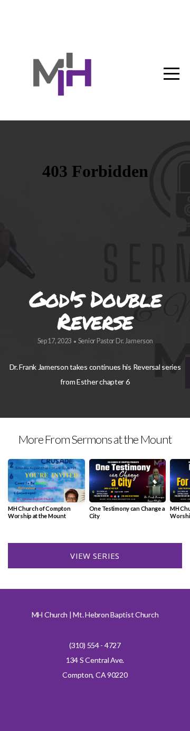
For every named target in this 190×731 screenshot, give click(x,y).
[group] (46, 493)
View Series (94, 555)
